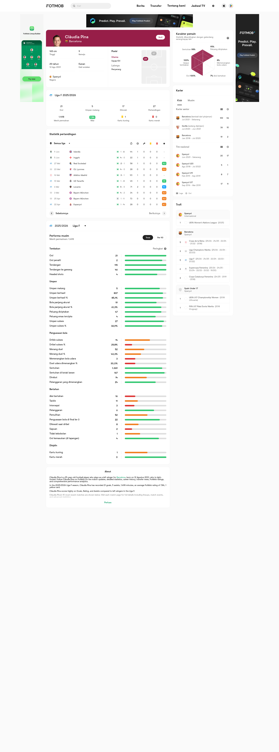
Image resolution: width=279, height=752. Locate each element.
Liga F (191, 259)
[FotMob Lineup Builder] (31, 58)
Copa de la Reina (196, 241)
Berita (141, 6)
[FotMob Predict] (139, 20)
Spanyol (57, 77)
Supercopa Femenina (198, 268)
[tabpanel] (203, 147)
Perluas (107, 502)
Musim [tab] (191, 100)
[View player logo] (57, 41)
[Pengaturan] (213, 6)
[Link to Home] (55, 5)
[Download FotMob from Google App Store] (231, 6)
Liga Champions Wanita (199, 250)
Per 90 (160, 237)
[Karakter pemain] (228, 38)
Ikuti (160, 37)
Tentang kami (176, 5)
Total (148, 237)
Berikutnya (154, 213)
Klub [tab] (179, 100)
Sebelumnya (62, 213)
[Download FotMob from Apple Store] (224, 6)
